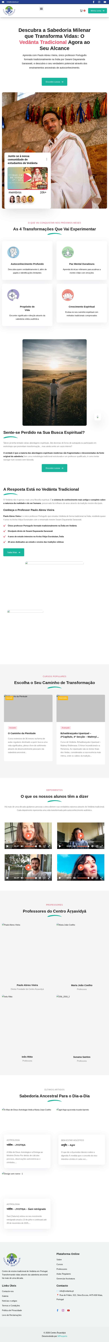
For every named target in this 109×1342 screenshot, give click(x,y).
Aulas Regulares (63, 1274)
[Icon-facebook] (57, 1310)
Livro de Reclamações (12, 1315)
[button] (41, 8)
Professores (61, 1269)
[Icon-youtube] (68, 1310)
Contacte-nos (8, 1291)
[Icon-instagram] (63, 1310)
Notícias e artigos (9, 1301)
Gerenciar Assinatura (65, 1278)
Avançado (13, 728)
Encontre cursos (53, 82)
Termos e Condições (11, 1305)
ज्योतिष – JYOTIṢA (16, 1145)
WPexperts (62, 1336)
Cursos (59, 1264)
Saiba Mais (12, 552)
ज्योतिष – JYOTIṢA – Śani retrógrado (26, 1209)
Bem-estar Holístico (72, 1140)
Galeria (5, 1296)
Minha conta (96, 11)
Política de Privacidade (12, 1310)
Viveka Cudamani (70, 733)
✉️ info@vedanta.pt (65, 1291)
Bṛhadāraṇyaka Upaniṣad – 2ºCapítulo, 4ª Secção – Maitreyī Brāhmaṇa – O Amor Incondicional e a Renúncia (27, 735)
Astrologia (13, 1140)
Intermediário (67, 728)
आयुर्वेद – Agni (68, 1145)
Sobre (59, 1259)
